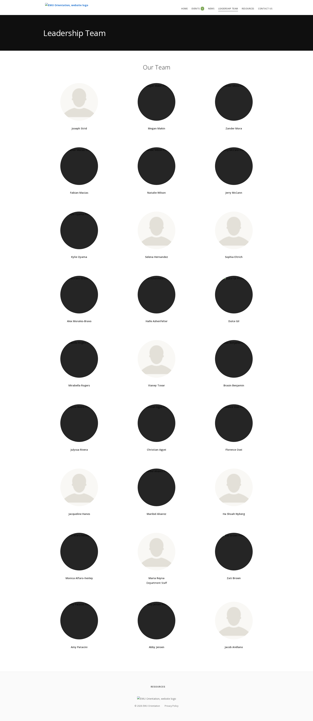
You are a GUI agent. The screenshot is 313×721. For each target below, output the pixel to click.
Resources (248, 8)
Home (184, 8)
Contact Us (265, 8)
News (211, 8)
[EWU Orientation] (66, 7)
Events (197, 8)
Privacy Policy (171, 705)
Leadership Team (228, 8)
